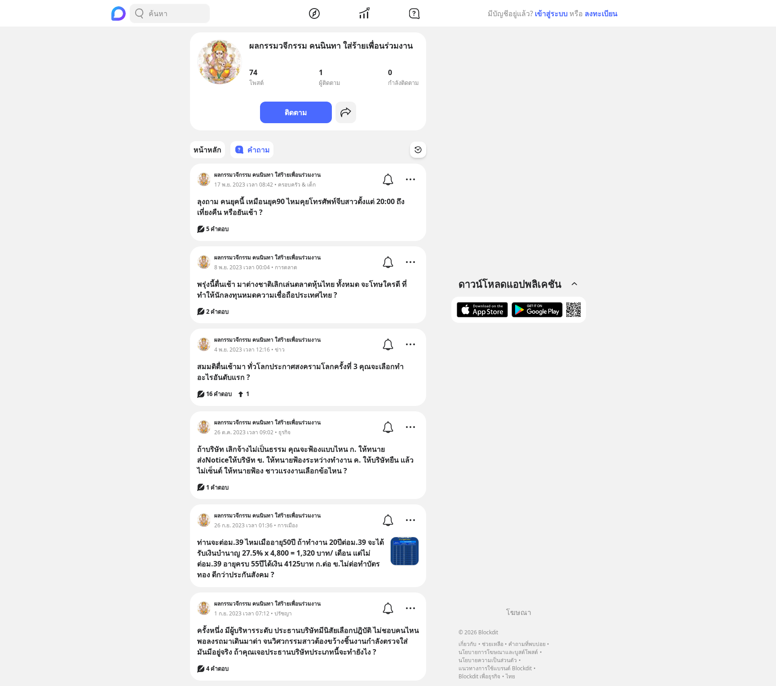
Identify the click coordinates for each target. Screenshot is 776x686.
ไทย (510, 676)
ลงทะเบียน (601, 13)
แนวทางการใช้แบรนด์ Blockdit (495, 668)
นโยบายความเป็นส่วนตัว (488, 660)
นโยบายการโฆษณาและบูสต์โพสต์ (498, 652)
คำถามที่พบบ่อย (527, 644)
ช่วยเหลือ (492, 644)
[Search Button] (139, 13)
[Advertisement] (518, 468)
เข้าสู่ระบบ (551, 13)
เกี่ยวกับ (467, 644)
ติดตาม (296, 112)
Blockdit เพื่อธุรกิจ (479, 676)
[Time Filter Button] (418, 150)
